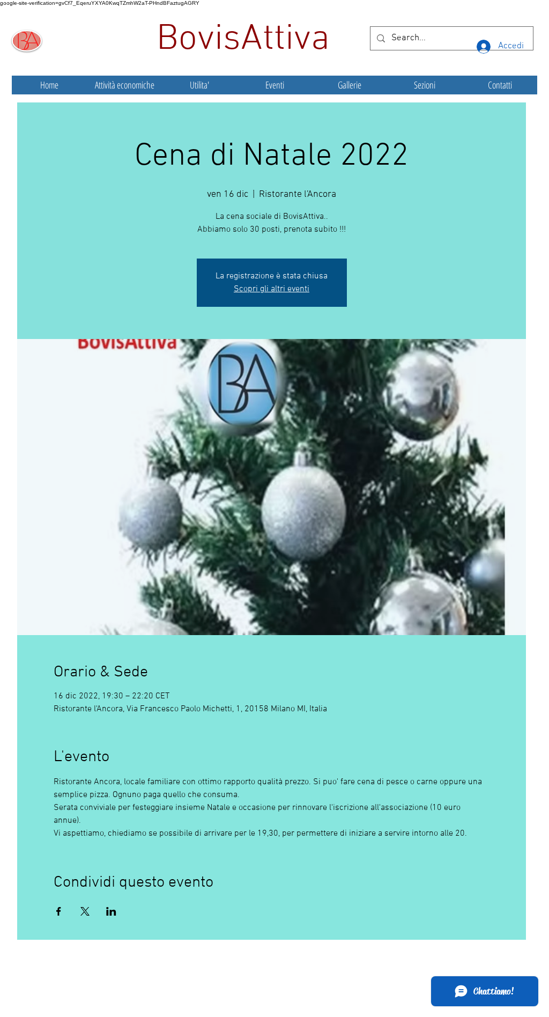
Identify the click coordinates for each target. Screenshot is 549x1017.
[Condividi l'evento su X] (85, 911)
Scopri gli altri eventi (271, 289)
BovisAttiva (248, 40)
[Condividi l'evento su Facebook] (59, 911)
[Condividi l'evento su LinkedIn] (111, 911)
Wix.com (354, 987)
